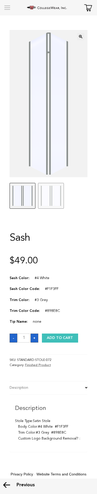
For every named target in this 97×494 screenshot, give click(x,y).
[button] (80, 36)
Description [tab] (19, 388)
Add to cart (60, 338)
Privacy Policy (22, 474)
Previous (26, 485)
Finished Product (38, 365)
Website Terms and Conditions (61, 474)
